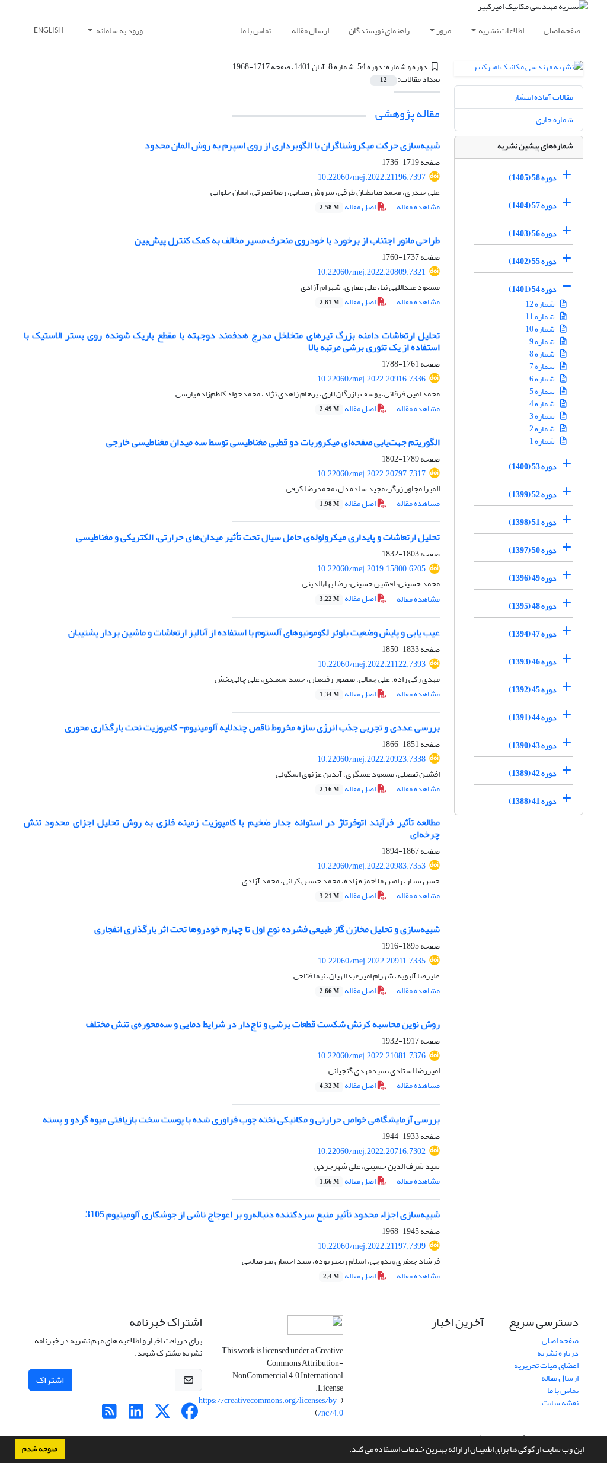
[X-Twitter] (162, 1415)
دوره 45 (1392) (533, 690)
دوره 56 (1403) (533, 233)
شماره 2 (542, 429)
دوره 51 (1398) (533, 522)
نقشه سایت (560, 1403)
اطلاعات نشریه (501, 31)
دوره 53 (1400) (533, 467)
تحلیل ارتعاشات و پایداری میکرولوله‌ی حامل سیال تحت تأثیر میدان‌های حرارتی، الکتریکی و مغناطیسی (258, 537)
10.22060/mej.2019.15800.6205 (371, 569)
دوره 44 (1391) (533, 718)
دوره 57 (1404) (533, 206)
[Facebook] (189, 1415)
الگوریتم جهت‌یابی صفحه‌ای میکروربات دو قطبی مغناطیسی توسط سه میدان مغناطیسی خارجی (273, 442)
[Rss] (109, 1415)
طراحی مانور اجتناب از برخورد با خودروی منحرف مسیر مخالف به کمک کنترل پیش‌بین (287, 240)
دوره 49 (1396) (533, 578)
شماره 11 (540, 316)
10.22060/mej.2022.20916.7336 (371, 379)
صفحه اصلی (562, 31)
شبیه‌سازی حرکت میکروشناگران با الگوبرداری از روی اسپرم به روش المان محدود (292, 145)
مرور (443, 31)
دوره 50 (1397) (533, 550)
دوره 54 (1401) (533, 289)
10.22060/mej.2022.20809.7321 (371, 272)
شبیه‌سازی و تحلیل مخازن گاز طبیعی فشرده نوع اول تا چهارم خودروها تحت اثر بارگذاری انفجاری (267, 929)
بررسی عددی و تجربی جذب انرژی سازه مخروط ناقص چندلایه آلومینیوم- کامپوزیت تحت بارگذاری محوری (252, 727)
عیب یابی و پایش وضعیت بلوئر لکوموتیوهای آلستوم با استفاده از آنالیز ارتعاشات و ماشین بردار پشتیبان (254, 632)
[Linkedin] (136, 1415)
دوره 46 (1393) (533, 662)
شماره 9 (542, 341)
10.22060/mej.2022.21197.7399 (372, 1246)
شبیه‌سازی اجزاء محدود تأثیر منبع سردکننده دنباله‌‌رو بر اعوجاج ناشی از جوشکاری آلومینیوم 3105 (262, 1214)
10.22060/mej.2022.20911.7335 (372, 961)
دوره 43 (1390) (533, 745)
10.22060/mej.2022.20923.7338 (371, 759)
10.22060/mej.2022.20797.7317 (371, 474)
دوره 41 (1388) (533, 801)
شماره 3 (542, 416)
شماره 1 (542, 441)
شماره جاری (554, 120)
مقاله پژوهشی (407, 113)
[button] (346, 1450)
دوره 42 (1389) (533, 773)
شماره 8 (542, 354)
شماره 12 (540, 304)
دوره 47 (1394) (533, 634)
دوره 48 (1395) (533, 606)
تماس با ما (255, 31)
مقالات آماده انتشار (543, 97)
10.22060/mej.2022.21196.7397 (372, 177)
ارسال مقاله (310, 31)
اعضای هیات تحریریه (546, 1365)
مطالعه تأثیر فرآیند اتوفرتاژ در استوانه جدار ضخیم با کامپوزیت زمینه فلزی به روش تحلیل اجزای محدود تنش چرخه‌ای (232, 827)
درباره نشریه (558, 1353)
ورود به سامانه (119, 31)
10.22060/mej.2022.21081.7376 (371, 1056)
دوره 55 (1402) (533, 261)
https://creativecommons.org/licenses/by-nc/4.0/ (271, 1406)
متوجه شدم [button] (39, 1449)
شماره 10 (540, 329)
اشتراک (50, 1380)
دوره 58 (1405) (533, 178)
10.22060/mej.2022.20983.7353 (371, 866)
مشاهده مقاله (418, 207)
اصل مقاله (348, 207)
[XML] (225, 67)
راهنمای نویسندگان (379, 31)
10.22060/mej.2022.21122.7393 (372, 664)
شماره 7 (542, 366)
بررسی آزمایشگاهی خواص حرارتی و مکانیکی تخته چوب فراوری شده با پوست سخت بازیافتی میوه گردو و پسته (241, 1119)
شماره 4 (542, 404)
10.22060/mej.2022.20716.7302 (371, 1151)
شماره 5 (542, 391)
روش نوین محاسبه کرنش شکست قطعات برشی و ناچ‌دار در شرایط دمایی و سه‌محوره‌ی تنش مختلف (263, 1024)
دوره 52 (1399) (533, 494)
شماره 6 (542, 379)
